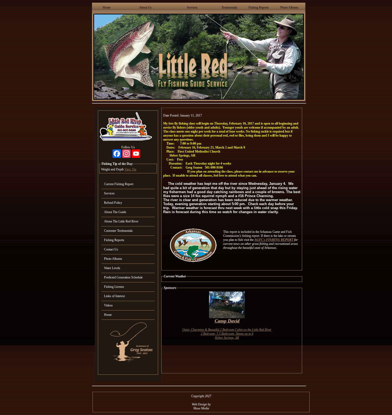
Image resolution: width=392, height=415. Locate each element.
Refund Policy (113, 203)
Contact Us (111, 249)
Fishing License (114, 287)
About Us (145, 7)
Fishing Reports (259, 7)
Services (192, 7)
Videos (108, 305)
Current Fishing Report (118, 184)
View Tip (130, 169)
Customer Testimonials (118, 231)
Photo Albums (289, 7)
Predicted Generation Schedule (123, 277)
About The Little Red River (121, 221)
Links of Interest (114, 296)
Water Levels (112, 268)
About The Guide (115, 212)
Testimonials (229, 7)
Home (106, 7)
